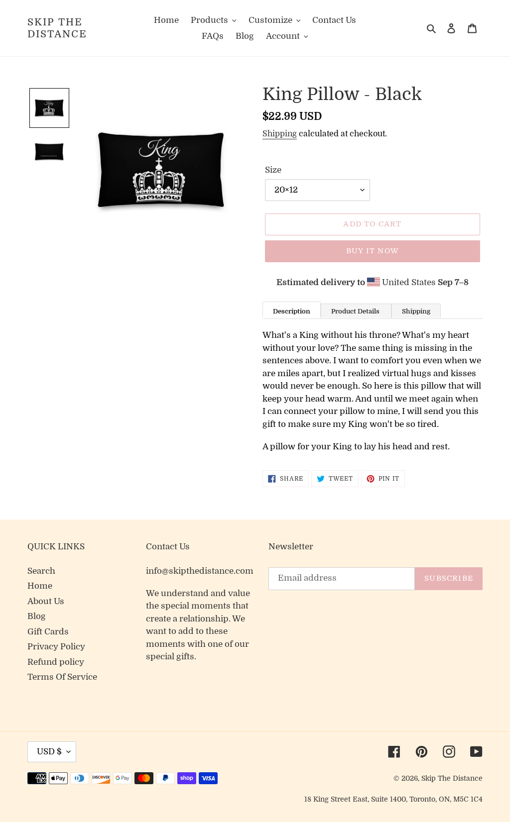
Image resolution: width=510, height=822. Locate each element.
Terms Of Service (62, 677)
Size (273, 170)
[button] (49, 108)
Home (39, 586)
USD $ (49, 751)
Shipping (279, 133)
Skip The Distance (57, 28)
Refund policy (55, 662)
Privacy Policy (56, 646)
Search (41, 571)
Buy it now (372, 250)
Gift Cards (48, 631)
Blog (36, 616)
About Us (45, 601)
